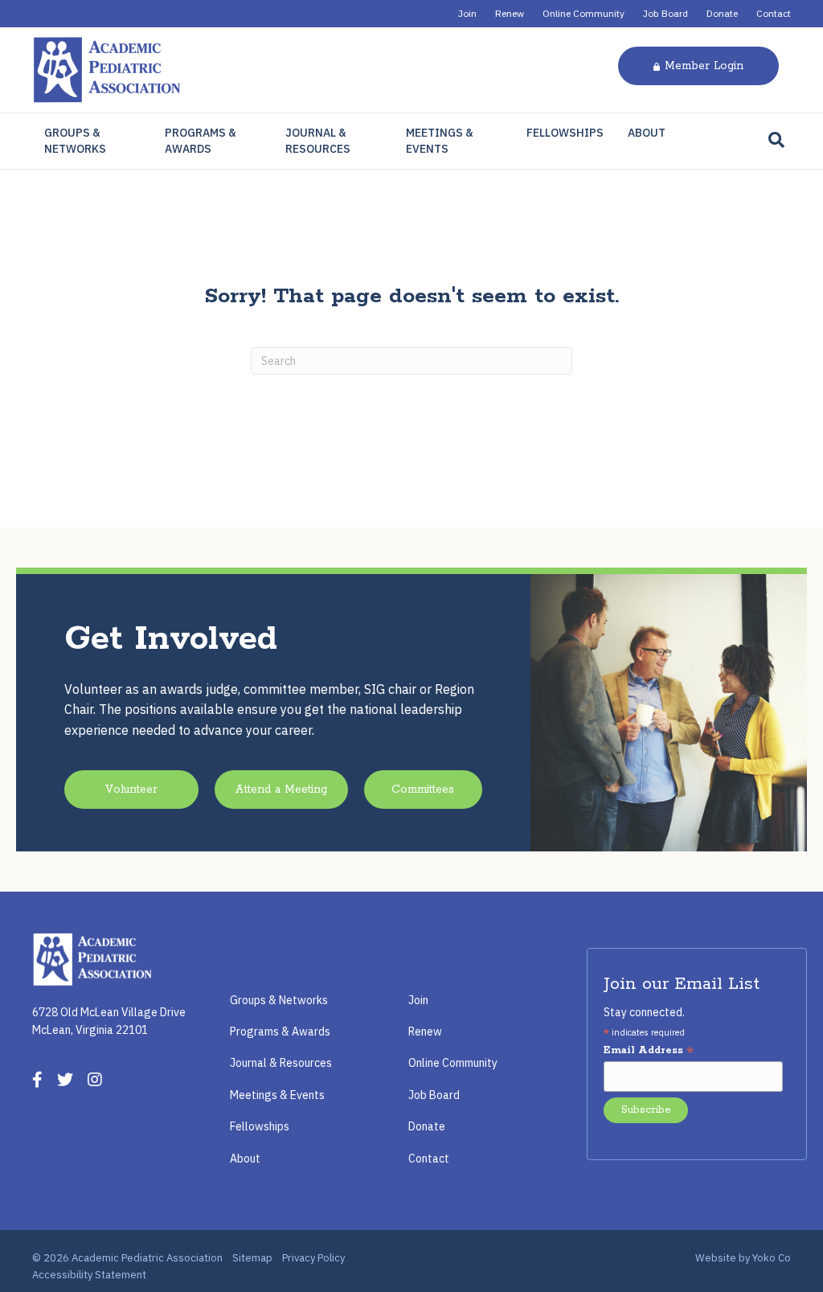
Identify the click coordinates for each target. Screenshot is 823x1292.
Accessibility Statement (89, 1275)
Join (467, 13)
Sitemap (252, 1258)
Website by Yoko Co (743, 1258)
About (646, 132)
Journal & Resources (317, 140)
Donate (722, 13)
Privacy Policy (313, 1258)
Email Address (649, 1051)
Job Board (665, 13)
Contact (773, 13)
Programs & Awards (200, 140)
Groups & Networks (75, 140)
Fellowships (565, 132)
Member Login (704, 66)
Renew (509, 13)
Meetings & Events (439, 140)
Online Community (583, 13)
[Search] (776, 139)
